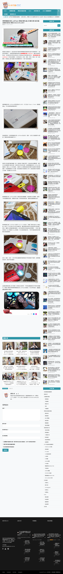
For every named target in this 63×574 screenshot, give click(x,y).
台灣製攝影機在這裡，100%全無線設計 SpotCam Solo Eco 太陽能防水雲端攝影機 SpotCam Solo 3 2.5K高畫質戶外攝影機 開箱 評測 (54, 62)
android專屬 (47, 470)
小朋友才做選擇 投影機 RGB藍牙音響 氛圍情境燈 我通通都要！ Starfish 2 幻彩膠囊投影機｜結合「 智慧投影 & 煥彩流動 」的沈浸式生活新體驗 (54, 122)
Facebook (9, 572)
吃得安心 (46, 489)
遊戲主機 (46, 413)
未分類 (45, 506)
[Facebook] (18, 393)
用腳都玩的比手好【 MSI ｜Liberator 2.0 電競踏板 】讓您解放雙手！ (8, 383)
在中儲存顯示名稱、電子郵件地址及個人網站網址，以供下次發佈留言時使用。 (20, 441)
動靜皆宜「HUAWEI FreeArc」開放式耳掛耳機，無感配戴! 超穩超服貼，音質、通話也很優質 (54, 238)
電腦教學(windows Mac (49, 466)
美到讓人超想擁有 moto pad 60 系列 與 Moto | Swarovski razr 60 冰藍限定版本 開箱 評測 (54, 102)
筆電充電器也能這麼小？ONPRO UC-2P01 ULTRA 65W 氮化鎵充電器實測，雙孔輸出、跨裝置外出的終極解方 (21, 369)
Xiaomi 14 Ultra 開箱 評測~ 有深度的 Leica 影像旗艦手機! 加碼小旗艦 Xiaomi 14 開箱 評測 (54, 319)
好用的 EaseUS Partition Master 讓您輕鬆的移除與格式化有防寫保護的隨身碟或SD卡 (54, 108)
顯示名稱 (4, 423)
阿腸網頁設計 (58, 572)
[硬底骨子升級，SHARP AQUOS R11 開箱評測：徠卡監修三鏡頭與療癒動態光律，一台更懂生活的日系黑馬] (35, 551)
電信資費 (46, 497)
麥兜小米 (3, 24)
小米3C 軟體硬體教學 (47, 10)
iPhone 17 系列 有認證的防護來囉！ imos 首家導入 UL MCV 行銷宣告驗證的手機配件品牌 (54, 144)
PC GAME (47, 451)
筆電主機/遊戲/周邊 (22, 10)
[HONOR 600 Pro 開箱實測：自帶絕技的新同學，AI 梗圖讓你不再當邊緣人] (35, 559)
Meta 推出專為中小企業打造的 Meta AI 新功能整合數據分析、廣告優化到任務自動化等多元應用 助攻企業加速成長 (28, 550)
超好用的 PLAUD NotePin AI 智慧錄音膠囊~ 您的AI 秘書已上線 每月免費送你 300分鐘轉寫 (54, 182)
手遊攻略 (46, 468)
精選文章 (45, 394)
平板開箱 (46, 401)
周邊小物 (10, 388)
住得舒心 (46, 482)
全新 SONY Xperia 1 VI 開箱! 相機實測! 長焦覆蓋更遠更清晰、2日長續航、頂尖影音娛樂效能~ (54, 313)
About (3, 572)
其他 (46, 406)
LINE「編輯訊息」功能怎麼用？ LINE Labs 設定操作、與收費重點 (54, 382)
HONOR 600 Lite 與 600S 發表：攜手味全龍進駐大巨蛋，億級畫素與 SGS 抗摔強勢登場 (54, 376)
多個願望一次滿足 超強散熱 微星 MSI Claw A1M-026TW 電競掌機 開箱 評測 (54, 344)
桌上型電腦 (47, 418)
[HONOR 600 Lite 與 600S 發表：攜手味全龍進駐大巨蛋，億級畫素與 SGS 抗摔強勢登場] (20, 559)
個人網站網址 (5, 435)
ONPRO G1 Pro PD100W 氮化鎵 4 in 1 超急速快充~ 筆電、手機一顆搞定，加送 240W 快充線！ (34, 384)
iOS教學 (46, 456)
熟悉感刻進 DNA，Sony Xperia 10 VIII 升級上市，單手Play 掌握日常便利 (54, 362)
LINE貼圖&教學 (48, 454)
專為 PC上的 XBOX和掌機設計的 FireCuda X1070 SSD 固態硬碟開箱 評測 (54, 55)
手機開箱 (46, 408)
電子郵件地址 (5, 429)
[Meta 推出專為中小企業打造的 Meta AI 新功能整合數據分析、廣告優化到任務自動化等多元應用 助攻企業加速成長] (20, 550)
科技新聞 (46, 499)
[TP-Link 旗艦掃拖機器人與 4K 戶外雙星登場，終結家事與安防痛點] (24, 526)
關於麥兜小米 (13, 14)
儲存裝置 (46, 420)
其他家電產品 (47, 439)
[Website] (16, 393)
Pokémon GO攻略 (48, 446)
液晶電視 (46, 442)
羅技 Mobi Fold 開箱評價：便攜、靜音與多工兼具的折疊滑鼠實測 (8, 368)
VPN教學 (46, 463)
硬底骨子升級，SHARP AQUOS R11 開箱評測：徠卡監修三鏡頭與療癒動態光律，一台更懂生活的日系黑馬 (43, 550)
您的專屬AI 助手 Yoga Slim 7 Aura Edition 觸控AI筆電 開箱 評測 (54, 217)
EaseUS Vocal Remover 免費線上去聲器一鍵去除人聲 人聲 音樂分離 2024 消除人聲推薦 (54, 274)
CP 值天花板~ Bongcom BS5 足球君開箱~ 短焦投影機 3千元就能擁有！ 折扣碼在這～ (54, 48)
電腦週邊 (46, 423)
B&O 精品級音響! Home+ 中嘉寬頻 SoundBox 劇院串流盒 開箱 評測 (54, 262)
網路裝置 (46, 415)
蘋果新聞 (46, 501)
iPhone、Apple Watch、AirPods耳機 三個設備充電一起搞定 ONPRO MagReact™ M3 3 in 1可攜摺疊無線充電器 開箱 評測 (54, 230)
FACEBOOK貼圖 (48, 473)
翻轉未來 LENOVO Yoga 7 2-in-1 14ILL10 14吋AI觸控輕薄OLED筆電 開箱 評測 (57, 552)
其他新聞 (46, 504)
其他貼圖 (46, 449)
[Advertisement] (21, 93)
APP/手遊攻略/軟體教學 (48, 444)
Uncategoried (47, 487)
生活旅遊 (6, 14)
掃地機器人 (47, 432)
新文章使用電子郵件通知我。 (9, 446)
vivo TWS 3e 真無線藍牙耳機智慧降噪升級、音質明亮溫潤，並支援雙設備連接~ (54, 325)
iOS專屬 (46, 458)
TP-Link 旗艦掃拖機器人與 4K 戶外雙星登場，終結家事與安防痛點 (54, 356)
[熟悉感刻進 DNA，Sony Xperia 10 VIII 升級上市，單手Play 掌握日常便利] (20, 542)
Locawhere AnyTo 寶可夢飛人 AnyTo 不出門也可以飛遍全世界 (54, 286)
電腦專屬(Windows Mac (49, 475)
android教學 (47, 461)
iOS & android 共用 (48, 477)
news (30, 10)
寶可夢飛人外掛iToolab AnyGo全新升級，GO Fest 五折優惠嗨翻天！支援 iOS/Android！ (54, 170)
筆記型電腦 (47, 425)
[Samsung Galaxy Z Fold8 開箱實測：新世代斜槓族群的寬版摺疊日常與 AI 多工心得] (39, 528)
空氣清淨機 (47, 430)
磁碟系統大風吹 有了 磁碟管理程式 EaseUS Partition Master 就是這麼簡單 (54, 307)
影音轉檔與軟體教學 (48, 391)
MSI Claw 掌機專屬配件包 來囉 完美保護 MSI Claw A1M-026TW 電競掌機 (54, 331)
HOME (5, 10)
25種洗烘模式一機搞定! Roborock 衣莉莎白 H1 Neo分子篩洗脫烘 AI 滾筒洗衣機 (54, 249)
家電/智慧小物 (37, 10)
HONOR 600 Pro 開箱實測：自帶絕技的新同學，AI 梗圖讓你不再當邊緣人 (42, 559)
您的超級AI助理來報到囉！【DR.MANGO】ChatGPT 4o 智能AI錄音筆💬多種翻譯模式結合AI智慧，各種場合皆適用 (8, 354)
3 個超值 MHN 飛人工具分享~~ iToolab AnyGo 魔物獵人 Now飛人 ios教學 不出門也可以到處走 (54, 280)
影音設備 (46, 437)
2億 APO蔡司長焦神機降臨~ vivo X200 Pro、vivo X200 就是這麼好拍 (54, 268)
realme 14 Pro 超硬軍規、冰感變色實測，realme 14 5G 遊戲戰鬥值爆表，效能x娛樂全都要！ (54, 223)
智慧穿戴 (46, 399)
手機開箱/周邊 (12, 10)
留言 (3, 408)
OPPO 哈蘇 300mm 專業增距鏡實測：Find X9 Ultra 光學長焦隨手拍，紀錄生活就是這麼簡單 (42, 543)
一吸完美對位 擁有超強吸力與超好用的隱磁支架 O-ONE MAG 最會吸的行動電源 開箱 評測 (54, 350)
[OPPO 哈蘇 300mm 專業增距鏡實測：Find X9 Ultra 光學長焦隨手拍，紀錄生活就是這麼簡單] (35, 544)
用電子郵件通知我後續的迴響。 (10, 444)
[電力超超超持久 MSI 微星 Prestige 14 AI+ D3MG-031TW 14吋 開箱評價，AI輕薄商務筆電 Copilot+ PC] (54, 528)
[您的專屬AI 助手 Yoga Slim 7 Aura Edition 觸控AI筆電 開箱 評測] (50, 561)
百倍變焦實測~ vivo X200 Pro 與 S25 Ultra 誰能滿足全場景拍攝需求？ (54, 176)
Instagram (20, 572)
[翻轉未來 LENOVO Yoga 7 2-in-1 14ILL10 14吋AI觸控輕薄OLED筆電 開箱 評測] (50, 553)
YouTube (14, 572)
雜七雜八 (46, 485)
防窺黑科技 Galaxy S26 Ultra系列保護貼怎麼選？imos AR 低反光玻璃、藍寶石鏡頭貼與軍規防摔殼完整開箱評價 (21, 384)
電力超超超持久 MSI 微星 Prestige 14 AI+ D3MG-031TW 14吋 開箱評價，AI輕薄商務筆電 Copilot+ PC (55, 535)
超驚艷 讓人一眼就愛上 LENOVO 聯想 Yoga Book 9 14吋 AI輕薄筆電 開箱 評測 (54, 95)
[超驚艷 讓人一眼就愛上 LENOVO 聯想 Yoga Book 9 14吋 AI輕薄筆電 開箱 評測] (50, 545)
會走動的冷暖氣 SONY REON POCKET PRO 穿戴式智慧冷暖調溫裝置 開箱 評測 (54, 164)
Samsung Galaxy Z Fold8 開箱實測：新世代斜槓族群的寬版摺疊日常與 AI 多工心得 (39, 535)
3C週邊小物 (47, 434)
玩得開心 (46, 492)
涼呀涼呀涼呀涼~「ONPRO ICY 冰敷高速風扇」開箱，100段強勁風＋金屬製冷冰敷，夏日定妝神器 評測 (34, 369)
